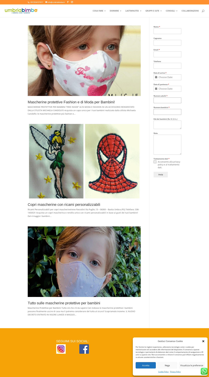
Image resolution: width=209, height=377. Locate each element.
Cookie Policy (163, 371)
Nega (167, 365)
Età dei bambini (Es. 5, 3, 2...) (165, 119)
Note (156, 133)
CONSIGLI (170, 11)
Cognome (158, 38)
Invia (160, 174)
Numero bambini (162, 107)
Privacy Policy (175, 371)
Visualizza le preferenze (191, 365)
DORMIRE (114, 11)
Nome (157, 27)
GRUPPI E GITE (152, 11)
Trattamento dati (161, 159)
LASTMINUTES (132, 11)
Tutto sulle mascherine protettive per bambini (64, 303)
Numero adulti (160, 96)
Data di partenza (161, 84)
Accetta (145, 365)
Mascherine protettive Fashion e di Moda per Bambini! (71, 102)
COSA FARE (98, 11)
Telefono (157, 61)
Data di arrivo (160, 73)
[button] (203, 341)
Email (157, 50)
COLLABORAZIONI (190, 11)
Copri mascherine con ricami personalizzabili (64, 204)
